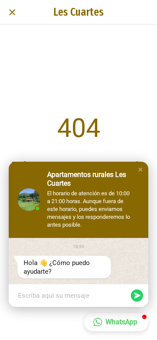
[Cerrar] (12, 12)
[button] (140, 169)
